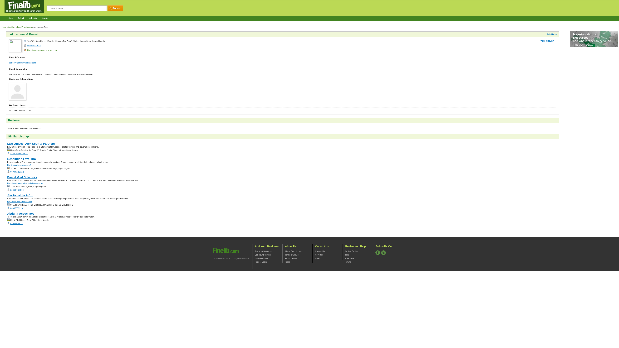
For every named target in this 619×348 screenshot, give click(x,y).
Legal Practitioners (24, 27)
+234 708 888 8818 (19, 154)
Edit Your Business (263, 255)
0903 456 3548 (34, 46)
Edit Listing (552, 34)
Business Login (261, 258)
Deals (317, 258)
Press (287, 262)
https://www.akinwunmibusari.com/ (42, 50)
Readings (349, 258)
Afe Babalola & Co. (20, 195)
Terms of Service (292, 255)
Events (45, 18)
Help (347, 255)
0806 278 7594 (17, 190)
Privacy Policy (291, 258)
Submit (21, 18)
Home (11, 18)
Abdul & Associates (20, 213)
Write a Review (547, 41)
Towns (348, 262)
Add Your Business (263, 251)
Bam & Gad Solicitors (22, 177)
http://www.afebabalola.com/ (19, 201)
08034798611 (16, 223)
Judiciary (11, 27)
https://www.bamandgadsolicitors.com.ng (25, 183)
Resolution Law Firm (21, 159)
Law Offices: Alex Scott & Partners (31, 143)
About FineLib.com (293, 251)
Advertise (33, 18)
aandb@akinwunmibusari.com (22, 63)
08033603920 (16, 208)
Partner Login (261, 262)
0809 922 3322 (17, 172)
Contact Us (320, 251)
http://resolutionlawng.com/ (19, 165)
